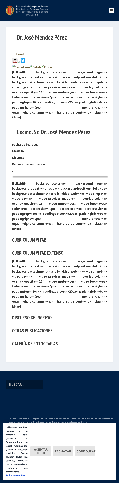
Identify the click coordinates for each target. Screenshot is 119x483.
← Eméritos (19, 54)
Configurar (85, 451)
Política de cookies (16, 475)
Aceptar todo (41, 451)
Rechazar (63, 451)
